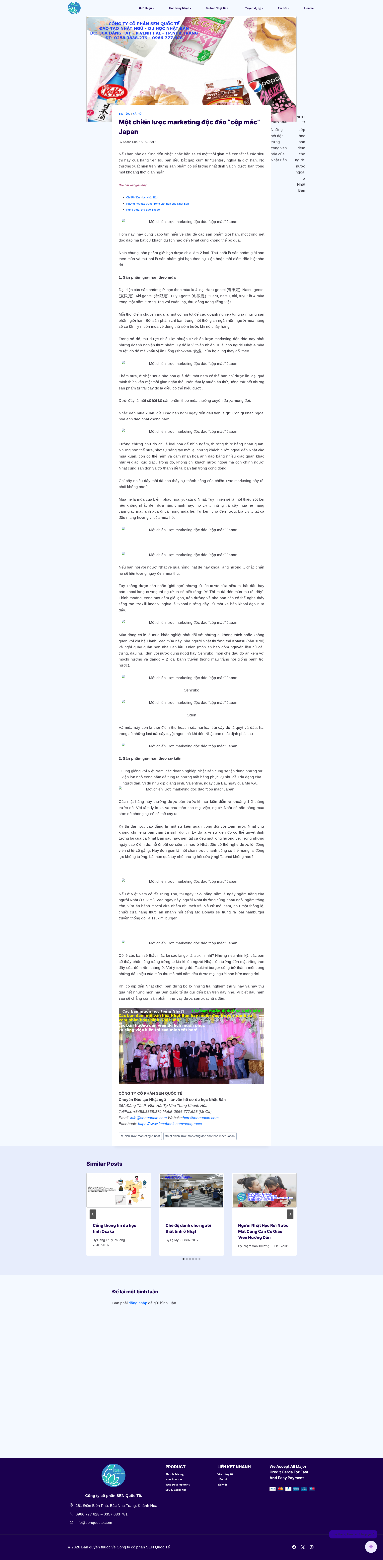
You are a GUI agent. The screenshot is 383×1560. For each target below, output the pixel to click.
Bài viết (222, 1484)
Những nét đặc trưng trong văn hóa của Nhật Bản (157, 203)
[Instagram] (311, 1547)
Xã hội (138, 113)
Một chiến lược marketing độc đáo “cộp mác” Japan (200, 1136)
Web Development (178, 1484)
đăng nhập (138, 1303)
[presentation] (118, 1194)
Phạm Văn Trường (256, 1246)
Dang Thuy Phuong (111, 1240)
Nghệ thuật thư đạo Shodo (143, 209)
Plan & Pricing (175, 1474)
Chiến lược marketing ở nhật (140, 1136)
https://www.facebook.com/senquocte (170, 1124)
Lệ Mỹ (174, 1240)
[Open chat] (371, 1547)
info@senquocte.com (148, 1118)
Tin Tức (124, 113)
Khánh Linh (130, 142)
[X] (303, 1547)
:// (190, 1118)
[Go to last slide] (93, 1214)
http (186, 1118)
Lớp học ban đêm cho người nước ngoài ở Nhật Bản (300, 153)
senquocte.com (205, 1118)
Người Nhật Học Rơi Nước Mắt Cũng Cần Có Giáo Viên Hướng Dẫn (263, 1231)
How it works (174, 1479)
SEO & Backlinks (176, 1490)
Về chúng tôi (225, 1474)
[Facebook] (294, 1547)
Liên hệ (309, 8)
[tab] (184, 1259)
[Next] (290, 1214)
